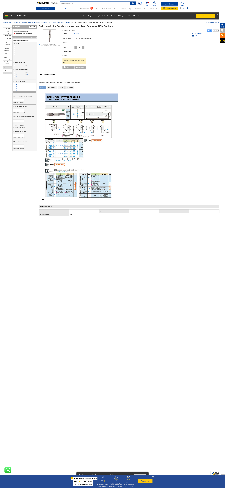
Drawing (42, 87)
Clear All (32, 26)
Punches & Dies (31, 22)
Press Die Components (19, 22)
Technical (123, 8)
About (152, 8)
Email (217, 30)
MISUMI (76, 33)
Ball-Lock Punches (65, 22)
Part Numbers (51, 87)
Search (133, 3)
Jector (131, 211)
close (153, 476)
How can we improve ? (211, 22)
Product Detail (198, 38)
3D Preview (70, 87)
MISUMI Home (7, 22)
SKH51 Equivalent (194, 211)
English (183, 3)
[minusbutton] (75, 47)
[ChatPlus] (215, 474)
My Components (199, 35)
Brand (65, 8)
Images (15, 57)
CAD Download (198, 33)
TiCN (71, 214)
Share (210, 30)
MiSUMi (38, 2)
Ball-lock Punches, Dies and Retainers (48, 22)
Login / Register (170, 4)
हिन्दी (182, 5)
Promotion (138, 8)
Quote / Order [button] (171, 8)
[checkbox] (24, 46)
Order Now (69, 67)
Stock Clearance (106, 8)
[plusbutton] (83, 47)
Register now (145, 481)
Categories (45, 8)
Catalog (61, 87)
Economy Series (84, 8)
